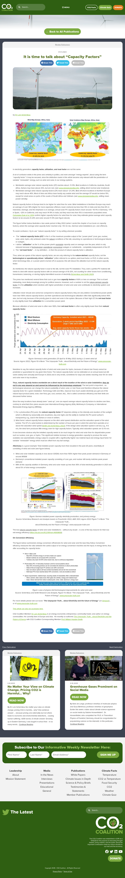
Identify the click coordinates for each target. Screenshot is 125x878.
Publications (78, 771)
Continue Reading (26, 724)
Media (46, 771)
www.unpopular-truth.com (70, 595)
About (15, 775)
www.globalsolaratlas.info (69, 188)
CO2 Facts (91, 7)
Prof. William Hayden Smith (72, 619)
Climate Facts (109, 771)
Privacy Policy (57, 871)
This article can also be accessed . (28, 608)
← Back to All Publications (62, 32)
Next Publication (116, 647)
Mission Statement (16, 779)
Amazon (105, 600)
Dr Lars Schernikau (22, 115)
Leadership (15, 771)
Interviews (46, 779)
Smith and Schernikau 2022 (54, 425)
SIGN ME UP (108, 755)
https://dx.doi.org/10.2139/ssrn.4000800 (46, 532)
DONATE (118, 7)
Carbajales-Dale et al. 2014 (23, 215)
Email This (79, 62)
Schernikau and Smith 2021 (82, 274)
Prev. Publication (9, 647)
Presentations (47, 783)
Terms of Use (67, 871)
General (47, 791)
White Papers (78, 775)
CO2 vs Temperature (109, 779)
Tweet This (63, 62)
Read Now (16, 700)
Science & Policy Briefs (78, 783)
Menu (67, 7)
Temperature (109, 775)
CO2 (109, 787)
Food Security (109, 783)
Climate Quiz (105, 7)
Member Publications (62, 45)
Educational (46, 787)
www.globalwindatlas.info (88, 196)
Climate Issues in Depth (78, 779)
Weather (109, 791)
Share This (47, 62)
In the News (47, 775)
